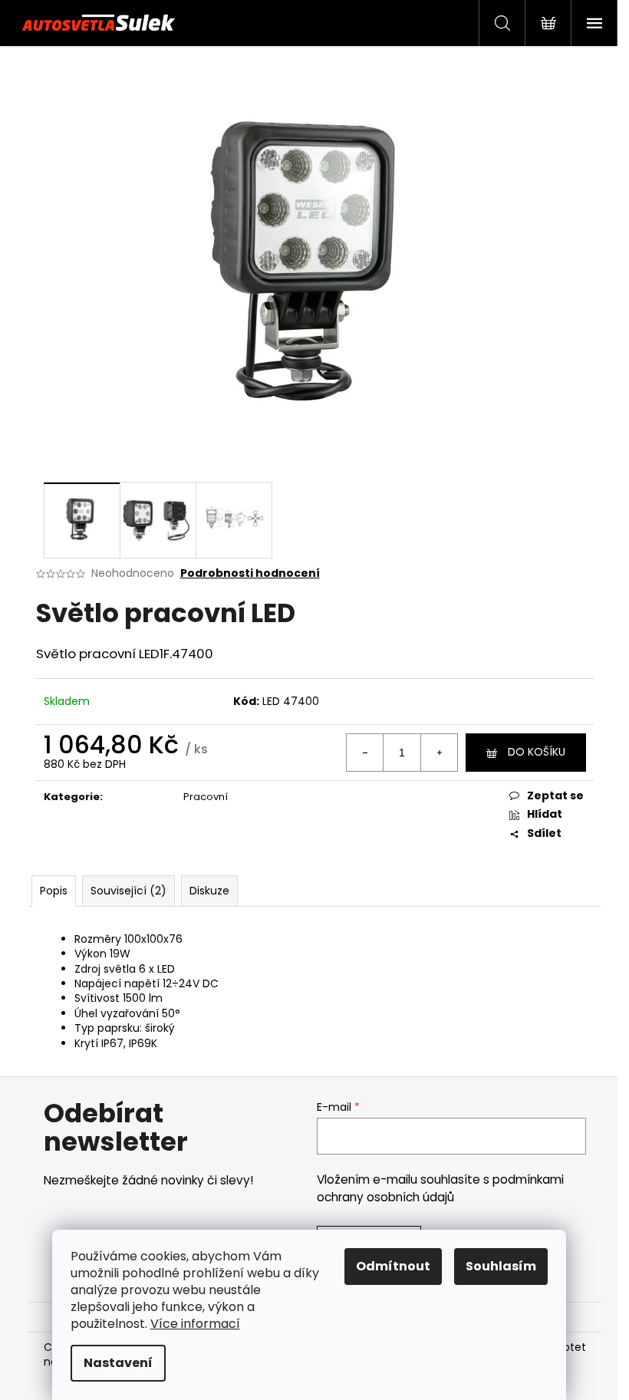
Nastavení (118, 1363)
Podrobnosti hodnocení (250, 573)
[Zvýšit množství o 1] (438, 752)
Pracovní (205, 796)
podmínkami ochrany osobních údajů (440, 1187)
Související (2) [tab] (128, 890)
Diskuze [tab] (209, 890)
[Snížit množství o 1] (365, 752)
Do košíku (536, 751)
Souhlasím (501, 1266)
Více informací (195, 1323)
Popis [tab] (54, 890)
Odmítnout (393, 1266)
